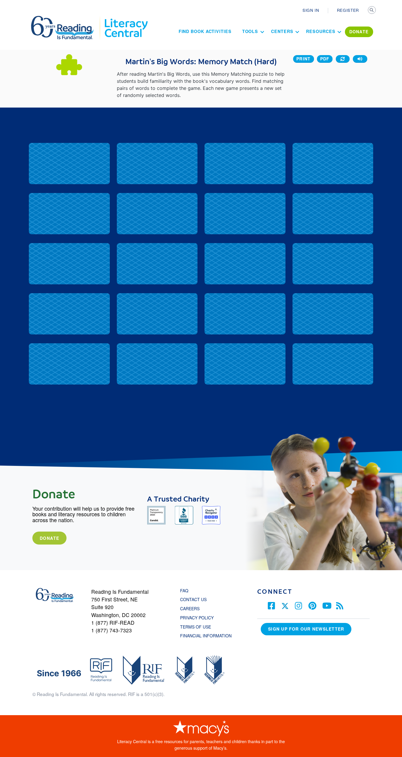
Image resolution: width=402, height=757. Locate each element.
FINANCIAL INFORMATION (206, 636)
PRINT (303, 59)
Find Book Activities (205, 31)
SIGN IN (311, 10)
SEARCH (372, 10)
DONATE (359, 31)
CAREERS (190, 608)
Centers (282, 31)
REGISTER (348, 10)
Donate (49, 538)
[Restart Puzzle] (343, 59)
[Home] (66, 18)
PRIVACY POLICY (197, 618)
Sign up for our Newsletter (306, 629)
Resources (320, 31)
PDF (325, 59)
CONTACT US (195, 599)
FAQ (184, 590)
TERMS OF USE (198, 627)
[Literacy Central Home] (126, 18)
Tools (250, 31)
